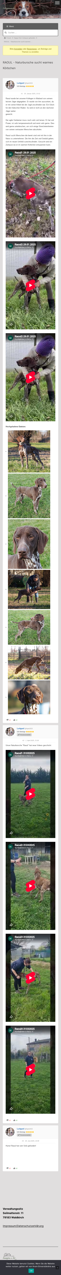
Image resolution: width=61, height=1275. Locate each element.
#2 (23, 740)
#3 (23, 1141)
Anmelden (18, 49)
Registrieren (32, 49)
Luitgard (20, 83)
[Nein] (57, 1267)
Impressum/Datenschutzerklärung (23, 1225)
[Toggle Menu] (57, 2)
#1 (22, 93)
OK (31, 1271)
